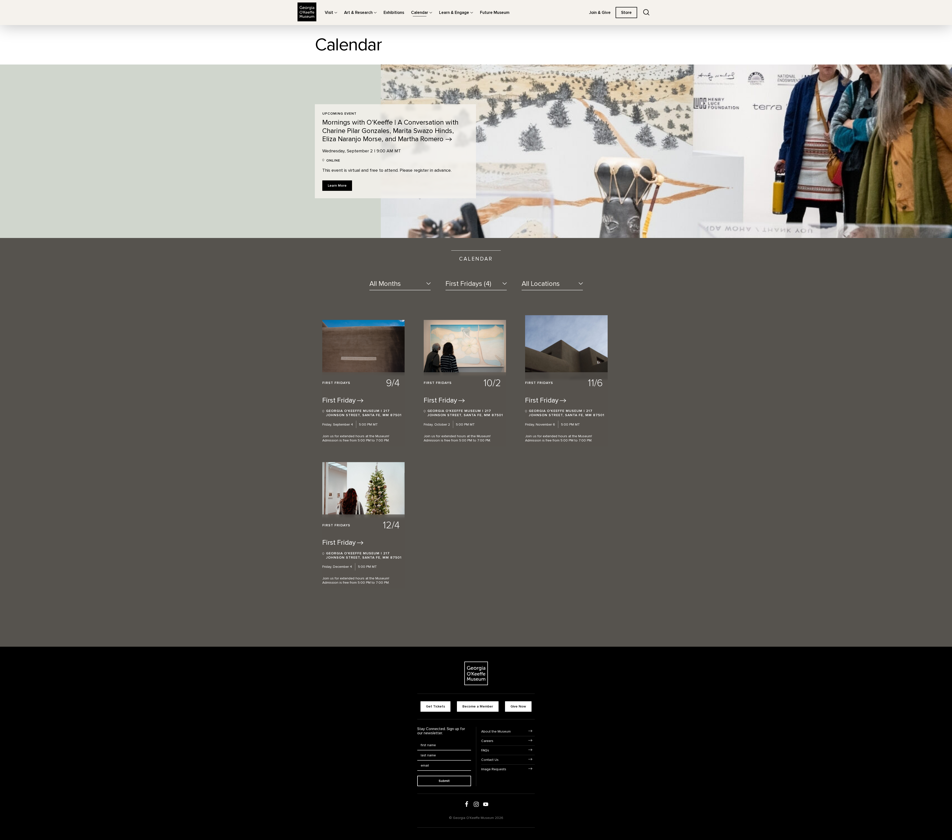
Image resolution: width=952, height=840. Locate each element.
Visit (329, 12)
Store (626, 12)
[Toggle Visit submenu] (335, 12)
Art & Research (358, 12)
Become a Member (477, 706)
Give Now (518, 706)
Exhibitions (394, 12)
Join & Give (600, 12)
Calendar (419, 12)
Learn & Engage (454, 12)
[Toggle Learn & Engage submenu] (471, 12)
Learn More (337, 185)
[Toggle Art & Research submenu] (375, 12)
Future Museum (494, 12)
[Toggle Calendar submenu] (430, 12)
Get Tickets (435, 706)
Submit (444, 781)
